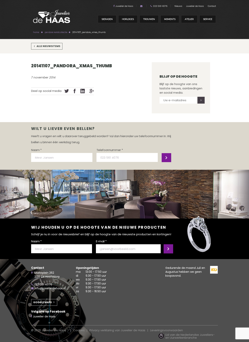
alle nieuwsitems (48, 46)
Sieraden (107, 19)
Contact (212, 6)
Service (207, 19)
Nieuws (178, 6)
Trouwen (149, 19)
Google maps (42, 302)
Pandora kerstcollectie (56, 32)
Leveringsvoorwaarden (166, 330)
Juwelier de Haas (124, 6)
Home (36, 32)
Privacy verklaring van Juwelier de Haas (117, 330)
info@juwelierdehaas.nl (50, 288)
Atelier (189, 19)
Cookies (79, 330)
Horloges (128, 19)
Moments (169, 19)
